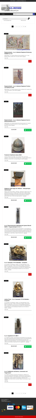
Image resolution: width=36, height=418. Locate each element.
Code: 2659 (6, 197)
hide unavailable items (7, 20)
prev (10, 26)
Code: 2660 (6, 160)
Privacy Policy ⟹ (4, 400)
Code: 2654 (6, 381)
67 (23, 26)
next (25, 26)
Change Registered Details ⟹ (6, 401)
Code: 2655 (6, 343)
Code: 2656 (6, 271)
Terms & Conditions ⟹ (5, 399)
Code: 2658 (6, 234)
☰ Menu (3, 14)
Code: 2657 (6, 309)
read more (24, 56)
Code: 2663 (6, 126)
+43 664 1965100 (13, 0)
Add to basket (29, 163)
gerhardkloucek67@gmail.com (21, 0)
